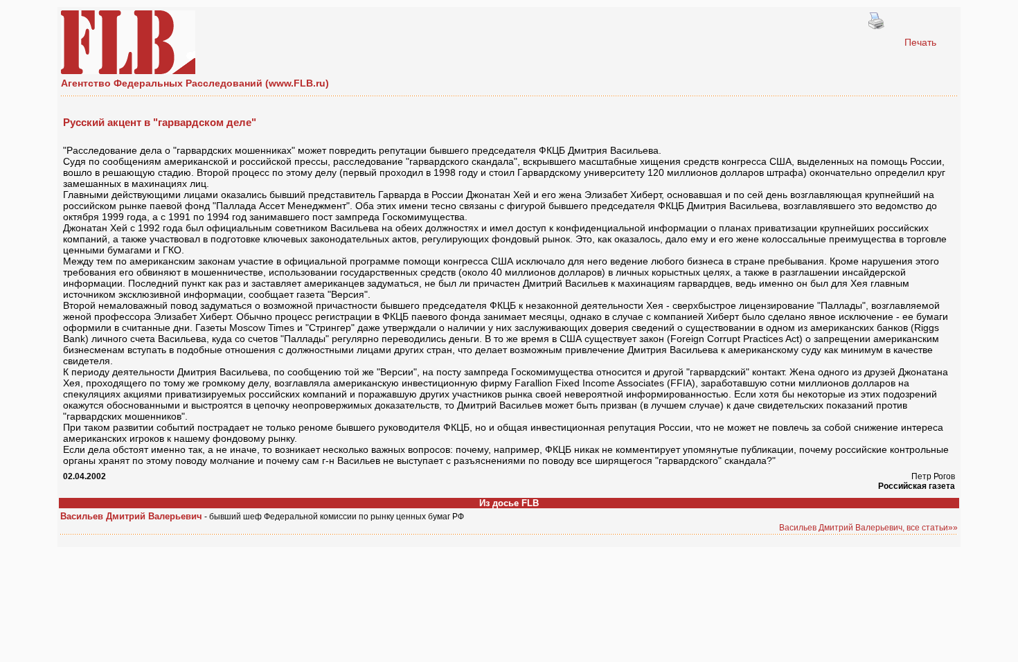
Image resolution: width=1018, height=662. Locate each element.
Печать (920, 42)
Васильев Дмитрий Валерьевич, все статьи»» (868, 528)
